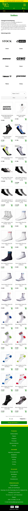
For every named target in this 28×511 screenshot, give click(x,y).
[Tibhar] (7, 76)
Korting (14, 459)
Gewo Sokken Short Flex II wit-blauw (7, 387)
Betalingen (14, 457)
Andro (21, 48)
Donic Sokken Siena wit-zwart (21, 305)
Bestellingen (14, 474)
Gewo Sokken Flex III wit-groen (7, 345)
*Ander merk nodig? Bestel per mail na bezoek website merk (7, 117)
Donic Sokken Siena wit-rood (7, 305)
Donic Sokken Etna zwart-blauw (7, 264)
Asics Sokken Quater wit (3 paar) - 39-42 (7, 223)
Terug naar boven (14, 423)
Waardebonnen (14, 479)
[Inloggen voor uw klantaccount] (14, 8)
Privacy (14, 464)
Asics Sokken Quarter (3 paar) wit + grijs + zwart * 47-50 (21, 201)
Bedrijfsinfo (14, 454)
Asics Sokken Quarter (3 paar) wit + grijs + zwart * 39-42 (7, 201)
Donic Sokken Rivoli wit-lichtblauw (21, 264)
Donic (7, 66)
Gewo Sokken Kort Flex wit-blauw (7, 366)
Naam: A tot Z (18, 93)
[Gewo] (21, 58)
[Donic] (7, 58)
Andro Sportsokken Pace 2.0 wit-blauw (21, 137)
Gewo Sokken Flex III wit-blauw (7, 325)
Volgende (23, 419)
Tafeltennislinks (14, 433)
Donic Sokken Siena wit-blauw (21, 285)
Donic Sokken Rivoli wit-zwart (7, 285)
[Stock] (7, 41)
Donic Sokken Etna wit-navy (21, 223)
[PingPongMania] (10, 5)
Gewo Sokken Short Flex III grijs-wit (21, 408)
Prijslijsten (14, 438)
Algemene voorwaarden (14, 452)
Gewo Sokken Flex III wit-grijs (21, 325)
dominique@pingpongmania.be (15, 502)
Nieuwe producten (14, 443)
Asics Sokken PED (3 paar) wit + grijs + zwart (7, 178)
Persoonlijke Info (14, 472)
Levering (14, 462)
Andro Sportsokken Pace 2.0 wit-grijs (21, 158)
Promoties (14, 441)
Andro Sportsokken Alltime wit (21, 116)
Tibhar (7, 83)
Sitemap (14, 445)
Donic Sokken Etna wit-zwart (21, 244)
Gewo (21, 66)
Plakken (14, 436)
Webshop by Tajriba (14, 509)
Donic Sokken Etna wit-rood (7, 244)
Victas (21, 83)
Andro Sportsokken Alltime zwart (7, 137)
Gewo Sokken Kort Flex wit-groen (21, 366)
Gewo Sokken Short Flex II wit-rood (21, 387)
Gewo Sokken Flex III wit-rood (21, 345)
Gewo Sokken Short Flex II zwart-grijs (7, 408)
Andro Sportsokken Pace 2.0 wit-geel (7, 158)
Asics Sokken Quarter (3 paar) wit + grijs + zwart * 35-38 (21, 179)
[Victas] (21, 76)
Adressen (14, 476)
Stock (7, 48)
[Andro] (21, 41)
